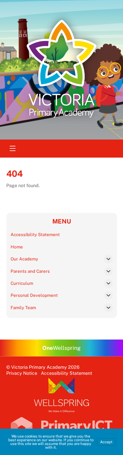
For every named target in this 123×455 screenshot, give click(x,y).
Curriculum (22, 283)
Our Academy (24, 258)
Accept (106, 442)
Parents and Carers (30, 271)
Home (17, 246)
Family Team (23, 307)
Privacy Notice (21, 373)
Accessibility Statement (35, 234)
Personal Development (34, 295)
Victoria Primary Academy (39, 367)
